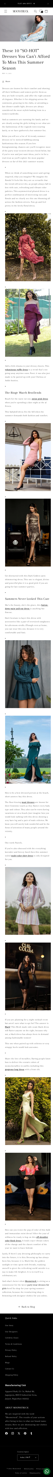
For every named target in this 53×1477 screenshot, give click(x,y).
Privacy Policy (11, 1350)
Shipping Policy (11, 1375)
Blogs (7, 1363)
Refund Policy (11, 1356)
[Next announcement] (48, 3)
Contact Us (9, 1369)
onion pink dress (40, 399)
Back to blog (28, 1306)
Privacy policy (41, 1469)
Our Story (9, 1325)
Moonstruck (31, 1281)
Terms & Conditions (13, 1344)
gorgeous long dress (14, 1069)
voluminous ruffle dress (16, 370)
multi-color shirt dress (22, 856)
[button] (6, 11)
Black (7, 1027)
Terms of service (21, 1473)
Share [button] (7, 81)
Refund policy (29, 1469)
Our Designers (11, 1332)
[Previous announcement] (5, 3)
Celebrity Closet (12, 1338)
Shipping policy (35, 1473)
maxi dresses (28, 802)
